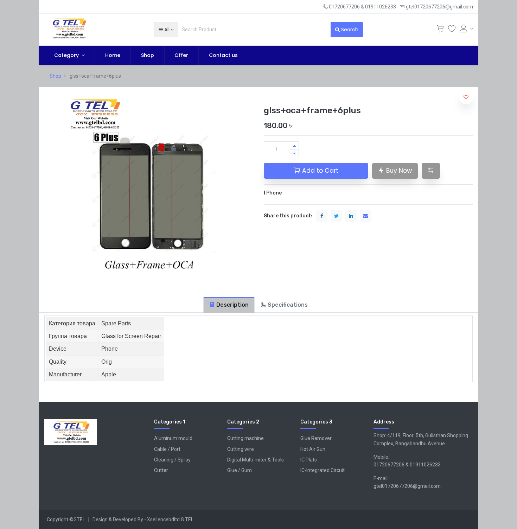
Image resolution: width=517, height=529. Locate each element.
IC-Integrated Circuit (322, 470)
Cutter (161, 470)
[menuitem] (112, 55)
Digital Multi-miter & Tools (255, 460)
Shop (55, 76)
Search (349, 29)
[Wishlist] (452, 30)
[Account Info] (466, 28)
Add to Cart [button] (319, 170)
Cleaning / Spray (172, 460)
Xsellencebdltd (163, 519)
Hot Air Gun (312, 449)
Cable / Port (167, 449)
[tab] (229, 305)
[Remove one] (294, 153)
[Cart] (440, 30)
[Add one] (294, 145)
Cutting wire (240, 449)
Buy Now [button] (398, 170)
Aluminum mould (173, 438)
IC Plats (308, 460)
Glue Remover (316, 438)
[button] (166, 29)
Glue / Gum (239, 470)
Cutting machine (245, 438)
